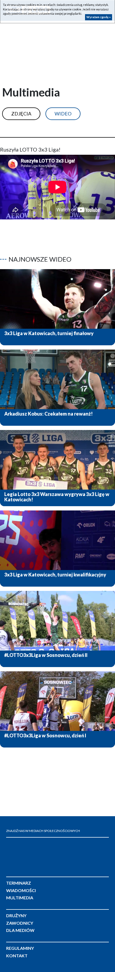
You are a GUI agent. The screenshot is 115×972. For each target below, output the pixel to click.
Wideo (63, 114)
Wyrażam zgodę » (98, 17)
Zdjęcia (21, 114)
